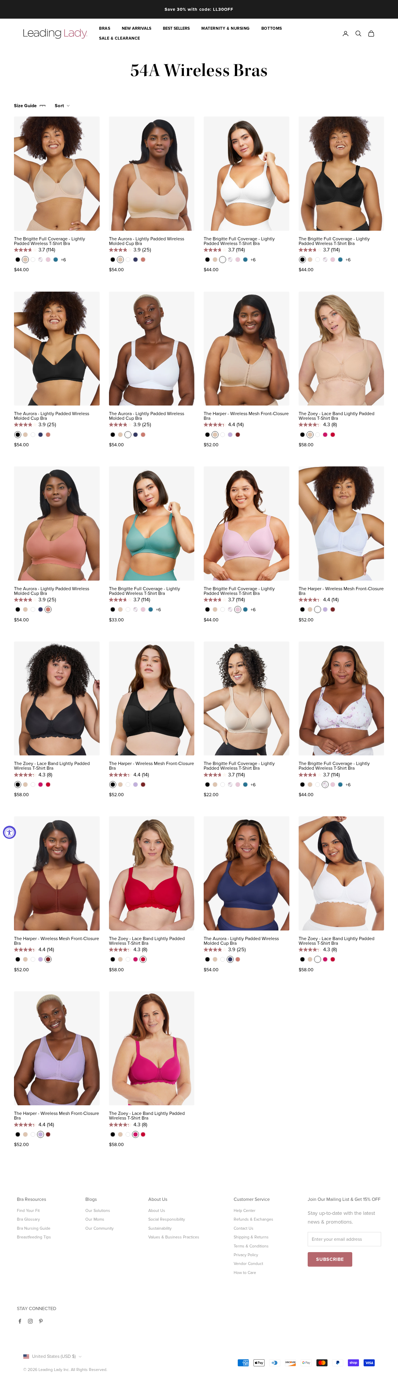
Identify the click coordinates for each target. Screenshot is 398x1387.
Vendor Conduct (248, 1263)
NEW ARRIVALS (136, 28)
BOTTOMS (271, 28)
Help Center (245, 1210)
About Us (156, 1210)
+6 (63, 260)
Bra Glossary (28, 1219)
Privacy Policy (246, 1254)
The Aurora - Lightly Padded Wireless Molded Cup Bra (146, 241)
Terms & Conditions (251, 1246)
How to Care (245, 1272)
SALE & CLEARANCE (119, 38)
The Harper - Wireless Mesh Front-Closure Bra (246, 416)
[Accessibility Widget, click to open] (9, 832)
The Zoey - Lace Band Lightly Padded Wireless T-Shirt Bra (336, 416)
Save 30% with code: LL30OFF (199, 9)
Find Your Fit (28, 1210)
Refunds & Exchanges (253, 1219)
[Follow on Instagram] (30, 1321)
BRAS (104, 28)
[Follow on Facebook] (20, 1321)
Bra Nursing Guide (33, 1228)
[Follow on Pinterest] (41, 1321)
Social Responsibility (166, 1219)
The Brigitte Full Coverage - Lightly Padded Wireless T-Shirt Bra (49, 241)
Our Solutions (97, 1210)
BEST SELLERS (176, 28)
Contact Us (243, 1228)
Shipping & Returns (251, 1237)
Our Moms (94, 1219)
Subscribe (330, 1259)
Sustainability (160, 1228)
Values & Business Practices (173, 1237)
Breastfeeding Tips (34, 1237)
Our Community (99, 1228)
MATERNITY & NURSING (225, 28)
